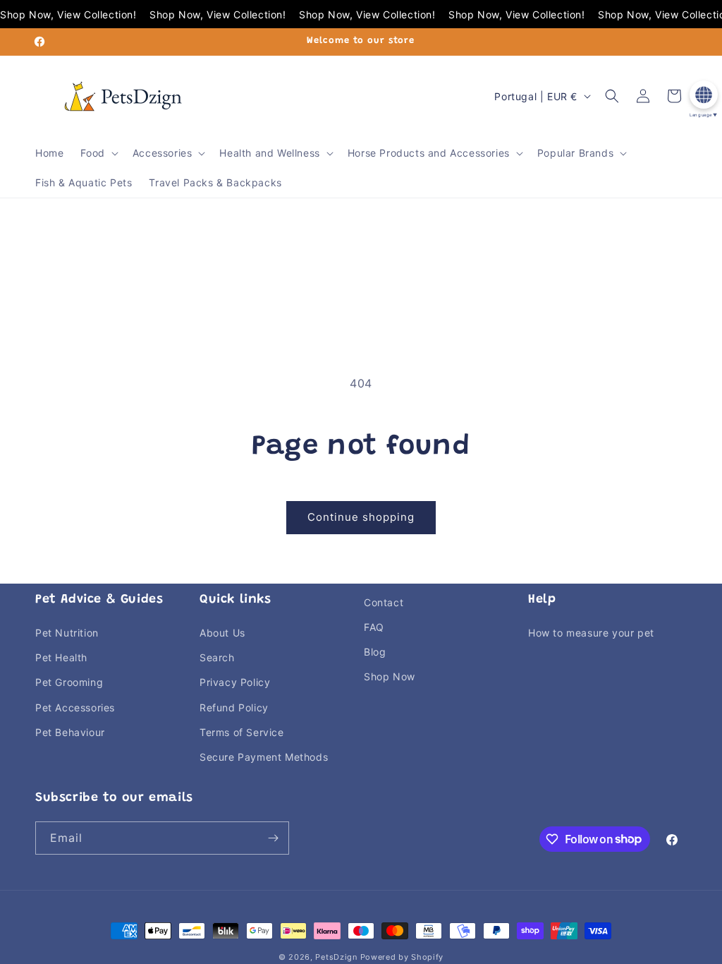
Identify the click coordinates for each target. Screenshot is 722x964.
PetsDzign (336, 957)
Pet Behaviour (70, 732)
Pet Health (61, 657)
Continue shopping (361, 517)
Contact (383, 602)
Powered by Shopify (402, 957)
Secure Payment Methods (264, 757)
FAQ (374, 627)
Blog (375, 652)
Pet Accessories (75, 707)
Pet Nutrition (67, 633)
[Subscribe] (272, 838)
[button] (97, 153)
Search (217, 657)
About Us (222, 633)
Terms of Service (242, 732)
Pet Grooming (69, 682)
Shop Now (389, 676)
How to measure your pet (591, 633)
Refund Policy (234, 707)
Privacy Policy (235, 682)
